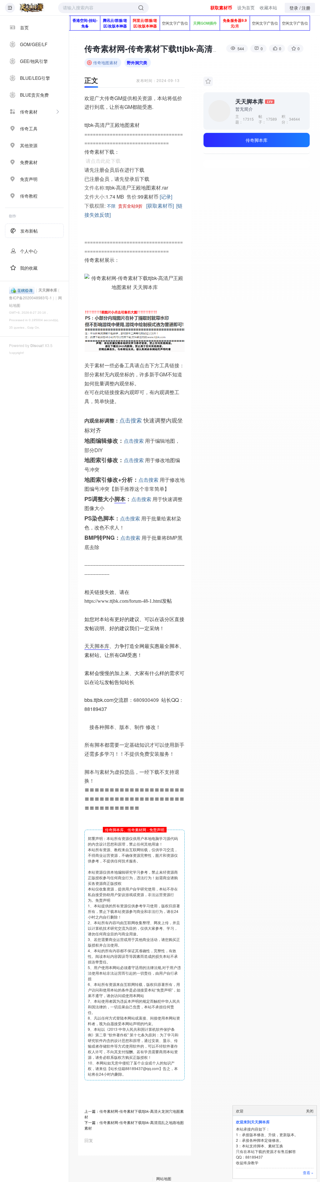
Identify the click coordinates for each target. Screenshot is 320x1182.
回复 (88, 1140)
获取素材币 (221, 7)
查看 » (308, 1172)
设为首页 (246, 7)
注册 (306, 8)
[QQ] (21, 289)
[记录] (166, 196)
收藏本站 (268, 7)
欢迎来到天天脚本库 (253, 1122)
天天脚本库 (47, 290)
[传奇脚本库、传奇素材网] (32, 7)
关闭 (309, 1110)
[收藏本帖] (208, 81)
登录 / (295, 8)
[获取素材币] (160, 205)
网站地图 (163, 1178)
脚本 (120, 499)
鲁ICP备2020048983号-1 (30, 297)
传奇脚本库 (257, 140)
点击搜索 (130, 420)
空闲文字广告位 (175, 23)
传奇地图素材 (105, 62)
